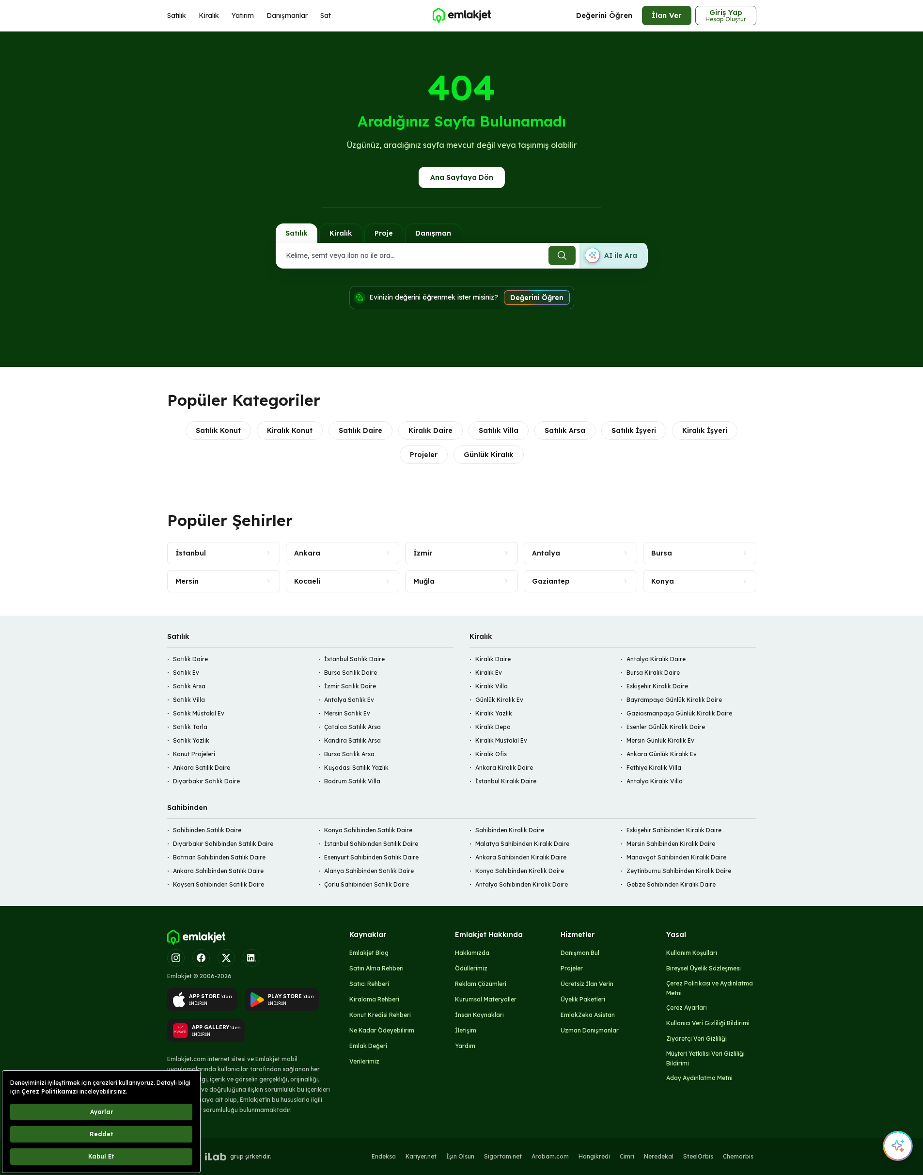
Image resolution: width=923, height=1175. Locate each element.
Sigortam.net (503, 1156)
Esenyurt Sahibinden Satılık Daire (371, 857)
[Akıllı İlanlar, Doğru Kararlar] (461, 15)
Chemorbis (738, 1156)
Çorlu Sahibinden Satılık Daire (366, 884)
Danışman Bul (580, 952)
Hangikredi (594, 1156)
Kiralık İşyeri (704, 430)
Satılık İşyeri (633, 430)
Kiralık (209, 15)
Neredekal (658, 1156)
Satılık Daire (360, 430)
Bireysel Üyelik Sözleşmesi (703, 968)
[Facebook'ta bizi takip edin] (201, 958)
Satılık (176, 15)
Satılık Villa (498, 430)
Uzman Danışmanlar (590, 1030)
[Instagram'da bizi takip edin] (176, 958)
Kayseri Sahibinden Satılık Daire (218, 884)
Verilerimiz (364, 1061)
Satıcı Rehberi (369, 983)
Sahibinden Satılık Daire (207, 830)
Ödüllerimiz (471, 968)
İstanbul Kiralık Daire (505, 781)
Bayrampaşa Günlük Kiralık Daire (674, 699)
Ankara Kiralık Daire (504, 767)
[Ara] (562, 255)
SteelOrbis (698, 1156)
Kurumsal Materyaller (485, 999)
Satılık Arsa (565, 430)
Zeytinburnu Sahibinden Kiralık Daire (678, 870)
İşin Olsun (460, 1156)
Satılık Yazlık (191, 740)
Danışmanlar (287, 15)
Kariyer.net (421, 1156)
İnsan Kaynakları (479, 1014)
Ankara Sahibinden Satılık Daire (218, 870)
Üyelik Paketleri (583, 999)
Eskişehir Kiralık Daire (657, 686)
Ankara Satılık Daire (201, 767)
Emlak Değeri (368, 1045)
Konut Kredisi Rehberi (380, 1014)
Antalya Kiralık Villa (654, 781)
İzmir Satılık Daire (350, 686)
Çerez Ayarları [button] (686, 1007)
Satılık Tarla (190, 726)
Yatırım (243, 15)
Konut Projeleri (194, 754)
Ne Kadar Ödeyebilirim (381, 1030)
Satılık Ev (186, 672)
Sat (325, 15)
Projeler (424, 454)
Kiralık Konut (290, 430)
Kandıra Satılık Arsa (352, 740)
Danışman (433, 233)
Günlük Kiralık (489, 454)
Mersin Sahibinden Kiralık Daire (670, 843)
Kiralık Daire (430, 430)
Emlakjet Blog (369, 952)
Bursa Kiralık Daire (653, 672)
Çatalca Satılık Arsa (352, 726)
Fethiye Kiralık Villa (653, 767)
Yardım (465, 1045)
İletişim (465, 1030)
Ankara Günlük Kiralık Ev (661, 754)
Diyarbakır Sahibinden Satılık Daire (223, 843)
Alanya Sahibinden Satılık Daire (369, 870)
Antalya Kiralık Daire (656, 659)
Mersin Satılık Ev (347, 713)
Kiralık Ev (488, 672)
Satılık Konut (218, 430)
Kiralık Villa (491, 686)
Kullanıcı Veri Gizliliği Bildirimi (708, 1023)
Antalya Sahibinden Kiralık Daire (521, 884)
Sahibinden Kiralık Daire (509, 830)
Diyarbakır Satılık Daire (206, 781)
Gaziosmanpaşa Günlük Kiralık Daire (679, 713)
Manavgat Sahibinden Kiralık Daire (676, 857)
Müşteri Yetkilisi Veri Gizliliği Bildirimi (705, 1058)
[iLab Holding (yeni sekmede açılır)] (215, 1156)
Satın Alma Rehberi (376, 968)
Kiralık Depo (493, 726)
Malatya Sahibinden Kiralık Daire (522, 843)
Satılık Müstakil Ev (198, 713)
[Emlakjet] (196, 937)
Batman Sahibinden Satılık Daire (219, 857)
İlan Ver (667, 15)
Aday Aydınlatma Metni (699, 1077)
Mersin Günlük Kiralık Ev (660, 740)
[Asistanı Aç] (897, 1145)
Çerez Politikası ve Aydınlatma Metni (709, 988)
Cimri (627, 1156)
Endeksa (384, 1156)
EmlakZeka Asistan (588, 1014)
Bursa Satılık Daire (350, 672)
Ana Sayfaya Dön (461, 177)
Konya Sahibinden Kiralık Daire (519, 870)
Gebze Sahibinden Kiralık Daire (671, 884)
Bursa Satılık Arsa (349, 754)
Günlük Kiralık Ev (499, 699)
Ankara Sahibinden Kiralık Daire (520, 857)
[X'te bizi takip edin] (226, 958)
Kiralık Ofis (491, 754)
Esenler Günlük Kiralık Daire (665, 726)
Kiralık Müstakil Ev (501, 740)
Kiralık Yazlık (493, 713)
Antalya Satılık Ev (349, 699)
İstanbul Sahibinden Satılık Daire (371, 843)
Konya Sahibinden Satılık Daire (368, 830)
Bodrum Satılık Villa (352, 781)
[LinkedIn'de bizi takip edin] (251, 958)
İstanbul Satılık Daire (354, 659)
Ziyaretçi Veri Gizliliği (696, 1038)
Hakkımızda (472, 952)
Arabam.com (550, 1156)
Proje (384, 233)
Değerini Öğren (604, 15)
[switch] (613, 255)
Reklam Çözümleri (480, 983)
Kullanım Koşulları (691, 952)
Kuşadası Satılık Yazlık (356, 767)
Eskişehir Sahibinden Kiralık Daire (673, 830)
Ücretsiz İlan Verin (587, 983)
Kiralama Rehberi (374, 999)
